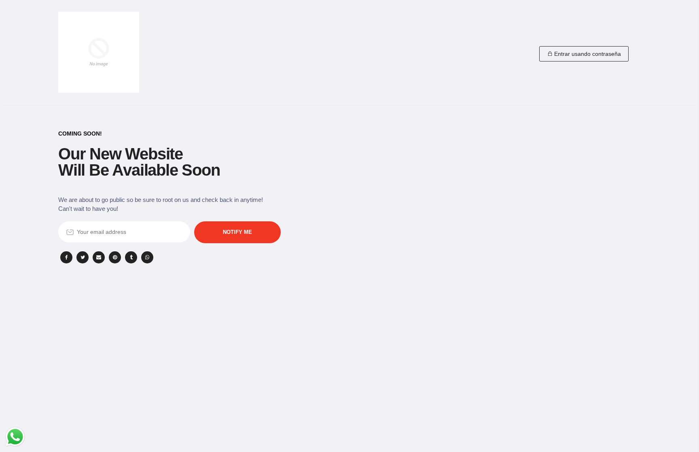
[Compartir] (66, 257)
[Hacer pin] (115, 257)
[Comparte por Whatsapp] (147, 257)
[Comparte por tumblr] (131, 257)
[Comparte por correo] (99, 257)
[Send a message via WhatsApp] (15, 437)
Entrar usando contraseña (587, 54)
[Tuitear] (82, 257)
